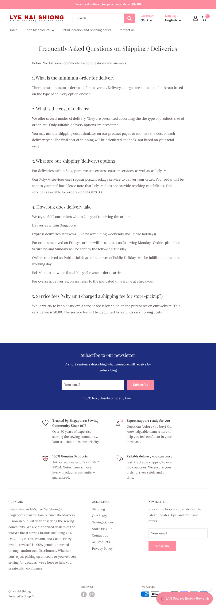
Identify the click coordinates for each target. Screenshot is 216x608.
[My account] (195, 18)
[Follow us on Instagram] (92, 594)
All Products (101, 542)
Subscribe (140, 385)
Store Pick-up (102, 529)
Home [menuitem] (12, 30)
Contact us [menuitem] (127, 30)
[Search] (129, 18)
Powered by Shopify (21, 596)
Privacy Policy (102, 548)
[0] (204, 18)
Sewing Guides (102, 522)
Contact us (100, 535)
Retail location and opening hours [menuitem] (86, 30)
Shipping (98, 509)
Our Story (99, 516)
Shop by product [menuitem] (37, 30)
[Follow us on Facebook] (84, 594)
